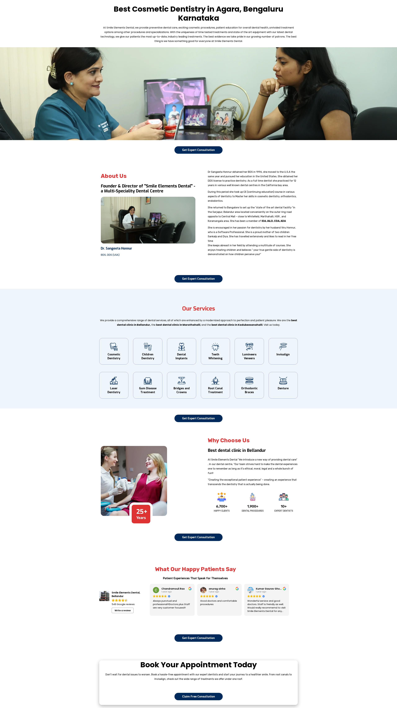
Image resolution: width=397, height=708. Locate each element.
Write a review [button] (123, 610)
